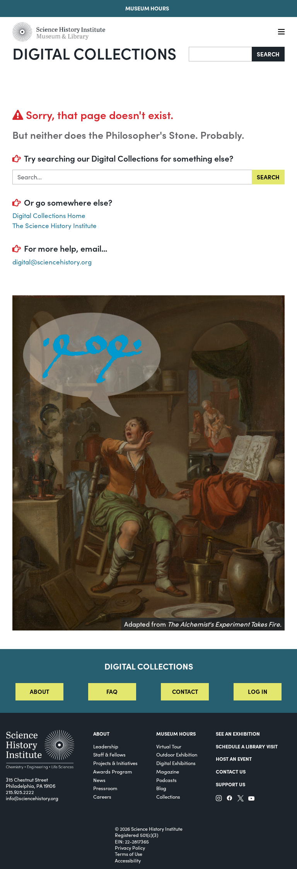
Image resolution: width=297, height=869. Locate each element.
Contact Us (231, 771)
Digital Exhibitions (176, 763)
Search (268, 54)
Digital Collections (94, 53)
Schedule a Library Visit (247, 746)
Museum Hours (147, 8)
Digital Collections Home (48, 215)
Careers (102, 796)
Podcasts (166, 780)
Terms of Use (128, 854)
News (99, 780)
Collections (168, 796)
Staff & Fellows (109, 754)
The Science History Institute (54, 225)
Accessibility (128, 860)
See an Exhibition (238, 733)
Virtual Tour (168, 746)
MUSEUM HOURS (176, 733)
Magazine (167, 771)
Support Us (230, 783)
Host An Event (234, 758)
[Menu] (281, 32)
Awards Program (112, 771)
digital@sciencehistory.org (52, 261)
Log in (257, 691)
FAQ (112, 691)
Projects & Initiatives (115, 763)
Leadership (105, 746)
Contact (185, 691)
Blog (161, 788)
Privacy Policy (130, 848)
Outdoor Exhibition (176, 754)
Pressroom (105, 788)
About (39, 691)
